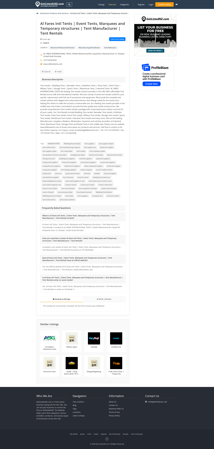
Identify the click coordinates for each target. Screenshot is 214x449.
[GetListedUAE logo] (49, 4)
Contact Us (113, 405)
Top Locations (78, 402)
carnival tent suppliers (88, 162)
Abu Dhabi (74, 434)
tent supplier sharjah (106, 144)
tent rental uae (68, 177)
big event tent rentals (114, 155)
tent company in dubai (97, 151)
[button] (176, 4)
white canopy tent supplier (93, 166)
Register (141, 4)
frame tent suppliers (69, 162)
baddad (97, 173)
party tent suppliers (103, 159)
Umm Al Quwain (137, 434)
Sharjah (125, 434)
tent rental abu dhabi (65, 192)
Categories (124, 4)
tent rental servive (49, 200)
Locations (76, 412)
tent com (58, 173)
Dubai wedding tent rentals (52, 181)
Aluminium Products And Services (54, 13)
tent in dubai (81, 151)
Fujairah (104, 434)
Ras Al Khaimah (114, 434)
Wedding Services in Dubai (52, 196)
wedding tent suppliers (67, 159)
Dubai (96, 434)
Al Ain (89, 434)
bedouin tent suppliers (72, 166)
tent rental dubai (66, 151)
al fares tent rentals (87, 185)
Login (151, 4)
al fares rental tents (105, 185)
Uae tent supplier (110, 173)
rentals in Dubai (70, 185)
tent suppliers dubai (49, 151)
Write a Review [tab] (104, 299)
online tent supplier (113, 166)
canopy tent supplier (50, 170)
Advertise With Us (116, 409)
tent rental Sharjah (68, 188)
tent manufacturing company (70, 147)
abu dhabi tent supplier (51, 177)
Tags (75, 409)
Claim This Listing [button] (117, 39)
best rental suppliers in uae (75, 181)
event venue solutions (67, 200)
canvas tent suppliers (107, 162)
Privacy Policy (114, 415)
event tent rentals (113, 196)
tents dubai (69, 196)
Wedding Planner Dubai (72, 144)
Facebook (47, 71)
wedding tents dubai (78, 155)
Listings (101, 4)
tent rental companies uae (52, 185)
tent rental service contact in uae (100, 181)
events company (86, 170)
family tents (47, 173)
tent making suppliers (68, 170)
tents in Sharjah (48, 192)
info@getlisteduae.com (157, 402)
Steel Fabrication (110, 48)
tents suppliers (83, 196)
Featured (112, 4)
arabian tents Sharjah (108, 188)
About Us (112, 402)
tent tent (87, 173)
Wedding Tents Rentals (104, 192)
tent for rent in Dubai (50, 188)
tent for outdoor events (104, 170)
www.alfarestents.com (52, 64)
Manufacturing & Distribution (89, 48)
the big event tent (49, 159)
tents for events (83, 177)
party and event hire (73, 173)
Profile (59, 71)
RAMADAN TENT (54, 144)
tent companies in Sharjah (88, 188)
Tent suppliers (89, 144)
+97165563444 (50, 60)
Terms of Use (114, 412)
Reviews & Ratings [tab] (62, 299)
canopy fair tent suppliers (51, 166)
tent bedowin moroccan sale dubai (54, 155)
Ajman (82, 434)
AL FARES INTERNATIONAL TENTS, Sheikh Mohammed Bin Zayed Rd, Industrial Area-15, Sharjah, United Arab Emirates (84, 54)
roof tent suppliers (85, 159)
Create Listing (164, 4)
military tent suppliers (50, 162)
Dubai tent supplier (106, 147)
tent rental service (49, 147)
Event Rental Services (84, 192)
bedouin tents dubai (96, 155)
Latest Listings (78, 415)
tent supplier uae (90, 147)
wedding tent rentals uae (101, 177)
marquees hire (97, 196)
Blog (74, 405)
